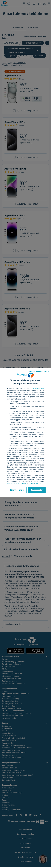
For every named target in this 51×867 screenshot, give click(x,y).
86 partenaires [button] (38, 388)
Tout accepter (37, 490)
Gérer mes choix (17, 490)
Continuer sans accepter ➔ (38, 371)
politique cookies (35, 484)
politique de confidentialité (17, 484)
